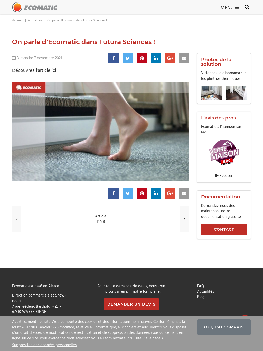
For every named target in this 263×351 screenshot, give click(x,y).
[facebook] (113, 58)
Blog (200, 297)
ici (54, 71)
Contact (224, 229)
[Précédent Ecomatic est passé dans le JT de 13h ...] (16, 219)
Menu (228, 7)
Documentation (220, 197)
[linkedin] (156, 58)
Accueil (17, 20)
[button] (224, 152)
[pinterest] (142, 58)
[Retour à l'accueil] (34, 7)
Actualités (35, 20)
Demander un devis (131, 304)
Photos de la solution (216, 62)
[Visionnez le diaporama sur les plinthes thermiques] (224, 93)
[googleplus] (170, 58)
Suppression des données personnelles (44, 345)
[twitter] (128, 58)
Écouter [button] (225, 176)
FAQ (200, 286)
